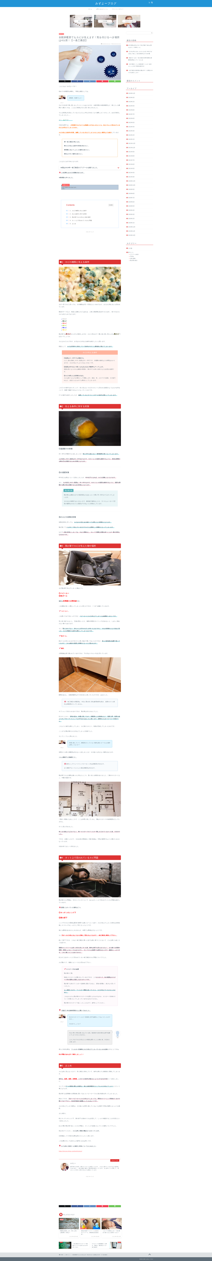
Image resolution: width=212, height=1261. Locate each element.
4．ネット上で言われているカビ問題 (81, 220)
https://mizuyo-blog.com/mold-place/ (70, 1151)
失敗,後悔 (132, 258)
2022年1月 (131, 139)
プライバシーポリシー (117, 9)
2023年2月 (131, 101)
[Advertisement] (90, 244)
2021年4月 (131, 172)
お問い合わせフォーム (102, 9)
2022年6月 (131, 118)
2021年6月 (131, 164)
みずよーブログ (106, 3)
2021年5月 (131, 168)
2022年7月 (131, 114)
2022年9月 (131, 106)
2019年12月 (131, 227)
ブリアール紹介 (134, 254)
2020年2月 (131, 218)
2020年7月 (131, 197)
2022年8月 (131, 110)
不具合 (132, 256)
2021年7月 (131, 160)
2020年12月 (131, 181)
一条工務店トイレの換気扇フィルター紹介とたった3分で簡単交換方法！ (140, 65)
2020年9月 (131, 189)
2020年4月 (131, 210)
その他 (130, 248)
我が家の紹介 (134, 260)
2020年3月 (131, 214)
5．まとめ (73, 223)
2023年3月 (131, 97)
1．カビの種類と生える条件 (78, 210)
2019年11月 (131, 231)
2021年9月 (131, 151)
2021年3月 (131, 176)
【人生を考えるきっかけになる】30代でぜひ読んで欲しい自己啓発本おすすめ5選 (140, 52)
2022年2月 (131, 135)
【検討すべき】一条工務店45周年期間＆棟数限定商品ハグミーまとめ (140, 59)
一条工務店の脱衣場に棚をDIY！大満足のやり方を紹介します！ (140, 71)
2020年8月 (131, 193)
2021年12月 (131, 143)
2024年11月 (131, 93)
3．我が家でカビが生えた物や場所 (80, 217)
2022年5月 (131, 122)
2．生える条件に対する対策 (78, 214)
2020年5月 (131, 206)
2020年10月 (131, 185)
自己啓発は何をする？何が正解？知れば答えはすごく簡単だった (140, 46)
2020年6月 (131, 202)
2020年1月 (131, 222)
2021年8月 (131, 156)
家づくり (130, 252)
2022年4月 (131, 126)
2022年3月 (131, 131)
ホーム (90, 9)
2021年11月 (131, 147)
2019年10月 (131, 235)
